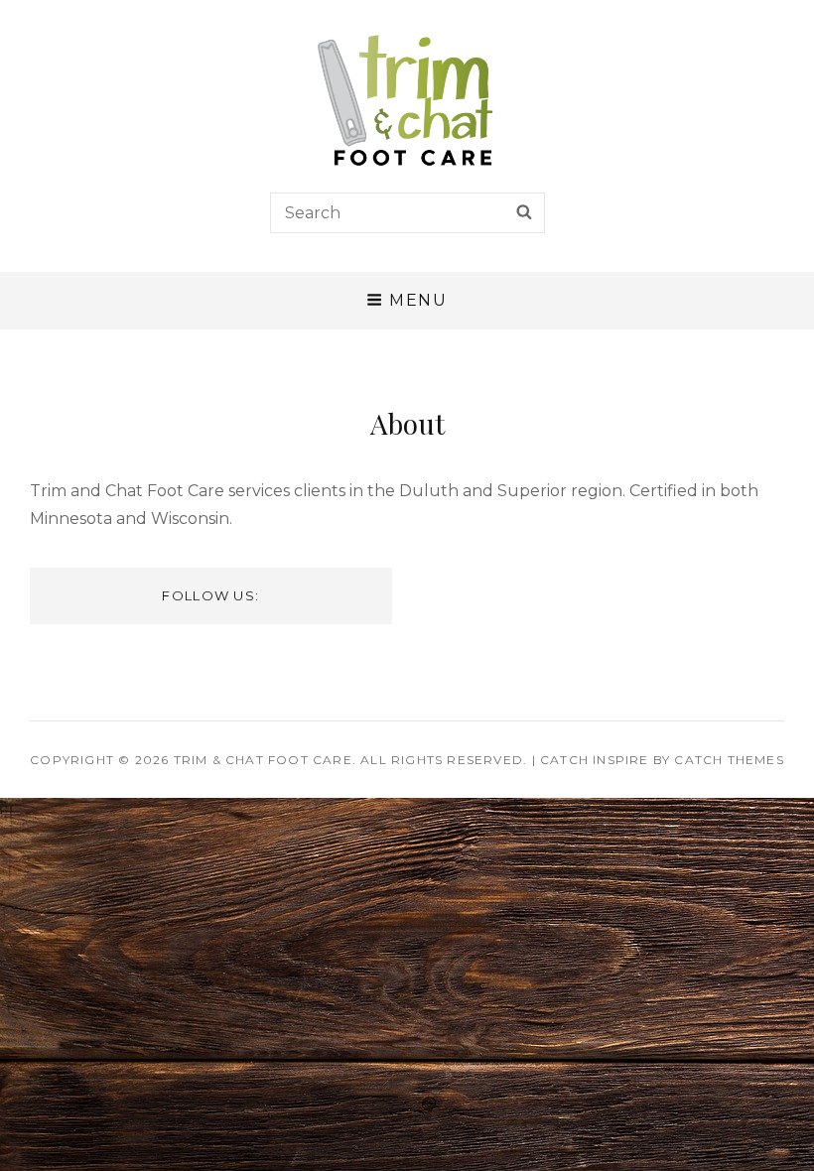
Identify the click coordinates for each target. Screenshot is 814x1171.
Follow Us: (210, 595)
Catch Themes (728, 759)
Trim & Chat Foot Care (263, 759)
